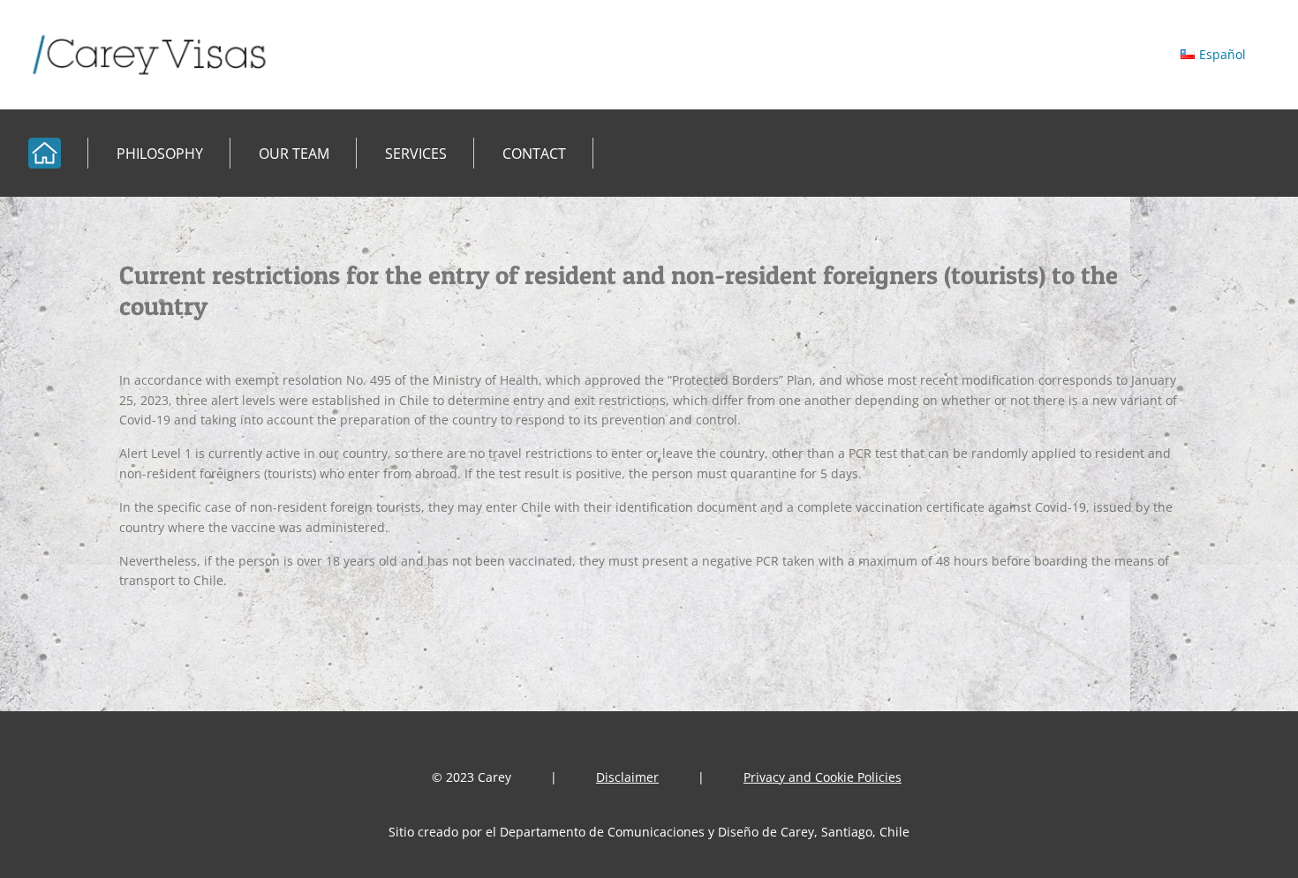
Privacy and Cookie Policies (822, 777)
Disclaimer (627, 777)
